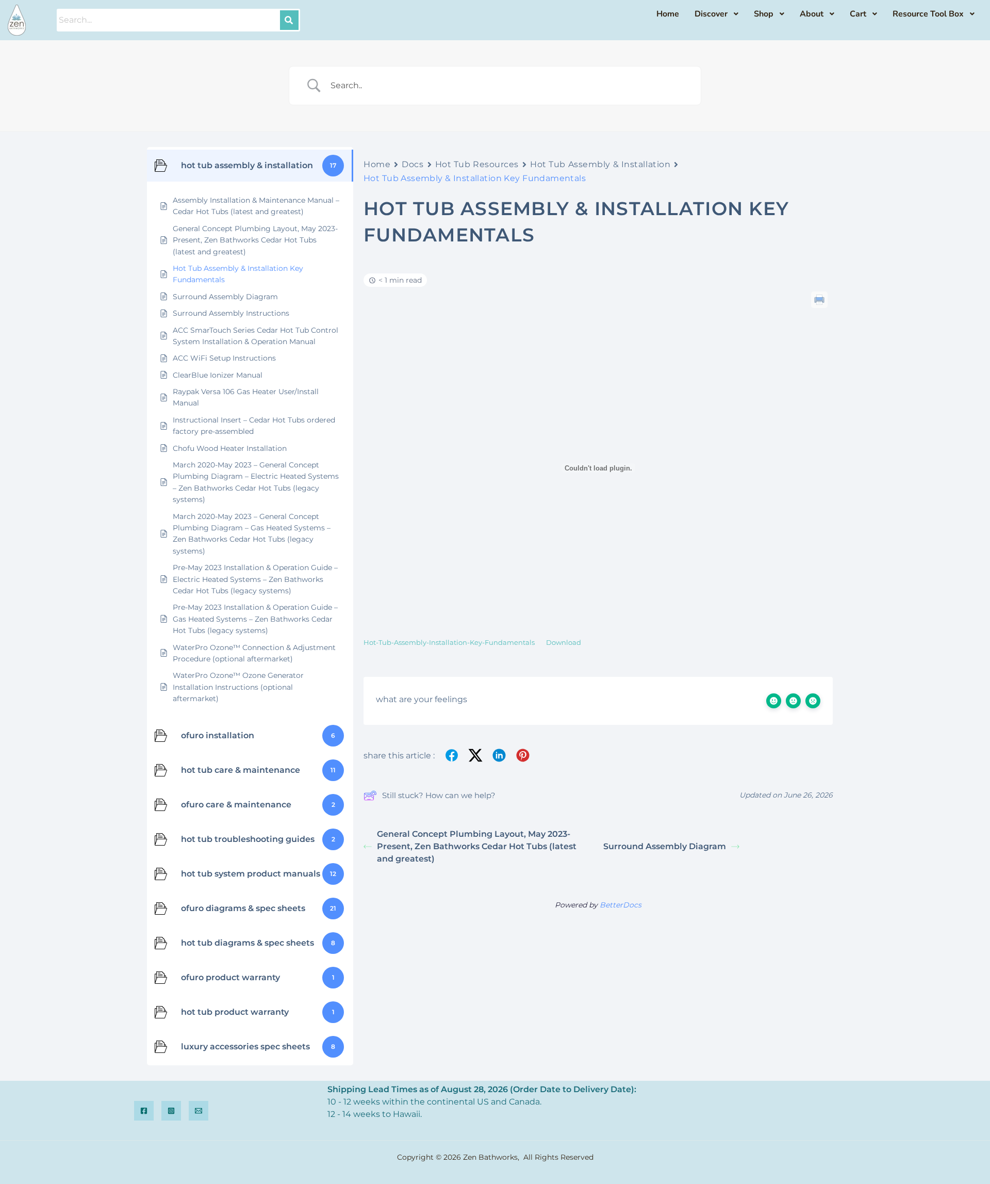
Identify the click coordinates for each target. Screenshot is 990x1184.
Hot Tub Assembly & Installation (600, 164)
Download (563, 642)
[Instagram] (171, 1111)
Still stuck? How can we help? (439, 795)
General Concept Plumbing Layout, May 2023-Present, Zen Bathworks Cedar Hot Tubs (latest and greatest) (476, 846)
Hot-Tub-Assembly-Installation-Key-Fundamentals (449, 642)
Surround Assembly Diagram (664, 846)
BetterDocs (620, 905)
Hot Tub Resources (477, 164)
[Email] (198, 1111)
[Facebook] (144, 1111)
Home (377, 164)
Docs (412, 164)
